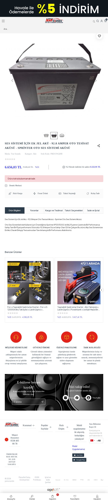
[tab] (14, 210)
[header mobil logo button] (54, 20)
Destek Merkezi (15, 185)
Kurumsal (27, 425)
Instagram (71, 397)
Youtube (94, 397)
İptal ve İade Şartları (48, 479)
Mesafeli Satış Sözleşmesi (24, 478)
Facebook (83, 397)
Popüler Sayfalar (44, 427)
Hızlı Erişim (61, 427)
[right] (101, 290)
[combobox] (92, 440)
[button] (12, 80)
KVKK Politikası (37, 478)
